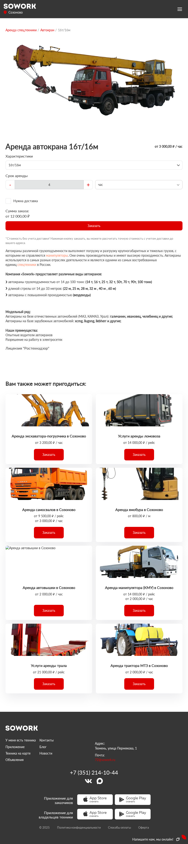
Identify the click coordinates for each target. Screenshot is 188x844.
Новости (45, 753)
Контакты (46, 740)
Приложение (15, 747)
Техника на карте (18, 753)
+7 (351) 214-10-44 (94, 772)
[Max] (99, 781)
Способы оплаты (119, 827)
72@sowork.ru (105, 760)
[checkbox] (94, 201)
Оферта (143, 827)
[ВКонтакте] (88, 781)
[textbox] (49, 184)
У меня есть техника (21, 740)
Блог (43, 747)
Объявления (15, 760)
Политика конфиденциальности (79, 827)
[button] (94, 225)
